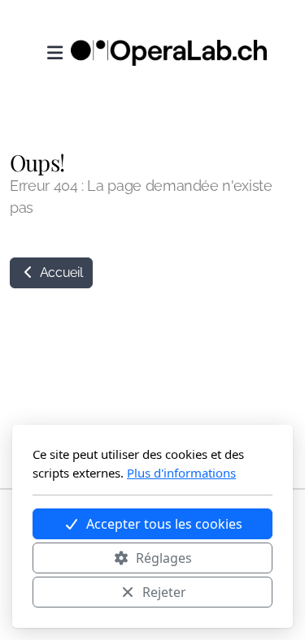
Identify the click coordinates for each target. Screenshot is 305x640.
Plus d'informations (181, 473)
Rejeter (164, 592)
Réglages (164, 558)
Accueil (59, 272)
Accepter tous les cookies (164, 524)
